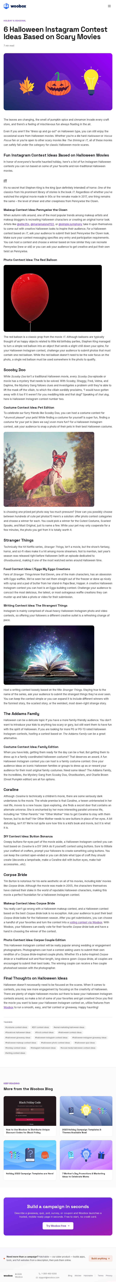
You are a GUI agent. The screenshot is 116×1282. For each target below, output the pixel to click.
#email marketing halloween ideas (69, 1027)
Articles (78, 1275)
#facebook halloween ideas (18, 1032)
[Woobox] (8, 1276)
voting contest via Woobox (86, 922)
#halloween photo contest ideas (55, 1043)
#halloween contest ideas (70, 1032)
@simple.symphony (70, 224)
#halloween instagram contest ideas (51, 1037)
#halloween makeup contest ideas (20, 1043)
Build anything (99, 1258)
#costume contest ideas (16, 1027)
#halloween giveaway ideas (17, 1037)
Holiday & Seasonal (15, 21)
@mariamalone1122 (42, 224)
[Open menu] (109, 6)
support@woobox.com (49, 1277)
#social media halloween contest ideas (78, 1048)
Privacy (109, 1275)
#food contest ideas (44, 1032)
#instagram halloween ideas (43, 1048)
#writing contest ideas (15, 1053)
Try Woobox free (56, 1225)
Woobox (8, 1007)
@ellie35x (23, 224)
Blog (70, 1275)
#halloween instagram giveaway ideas (89, 1037)
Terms (100, 1275)
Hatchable (88, 1275)
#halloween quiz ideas (85, 1043)
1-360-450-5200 (49, 1273)
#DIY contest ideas (40, 1027)
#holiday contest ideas (15, 1048)
